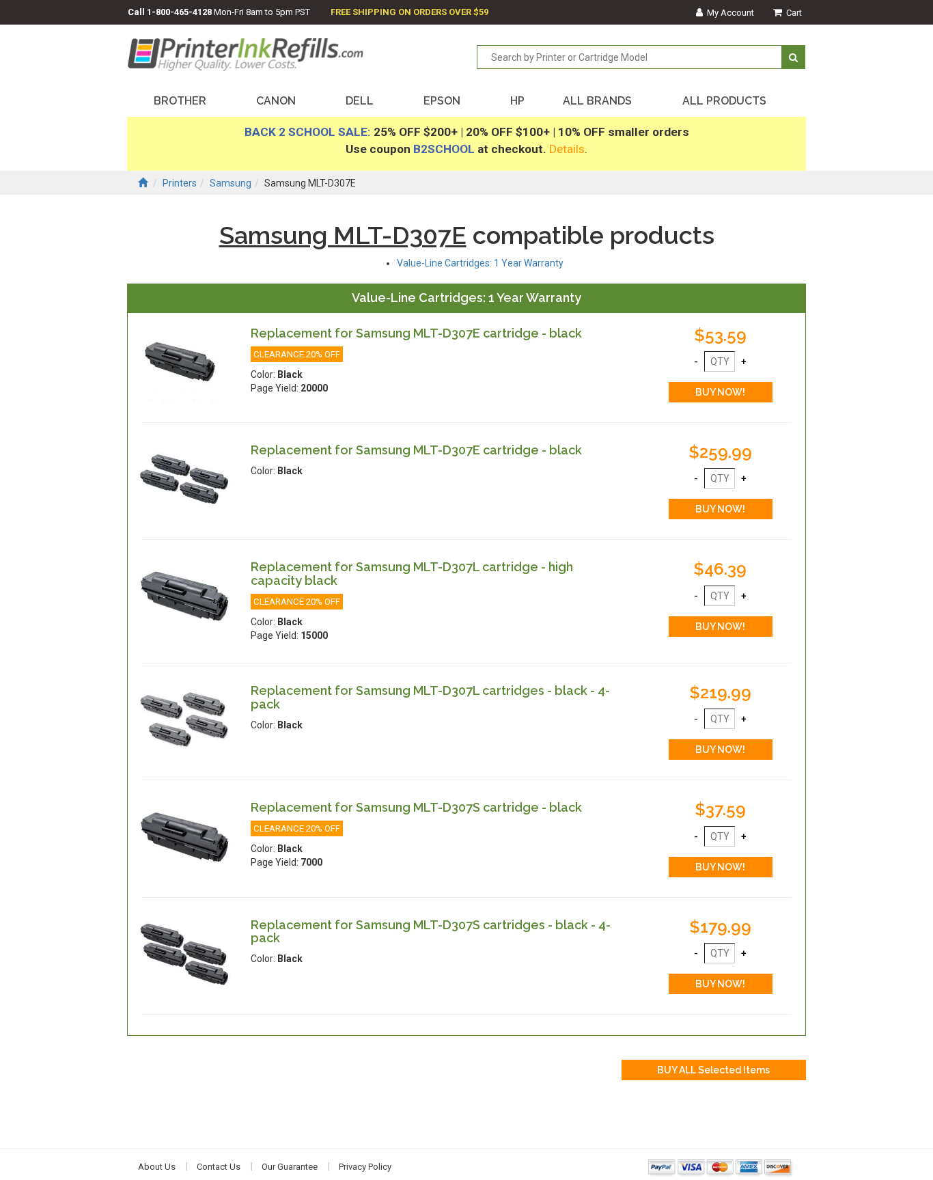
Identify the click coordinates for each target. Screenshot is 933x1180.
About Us (157, 1167)
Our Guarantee (290, 1167)
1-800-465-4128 (179, 12)
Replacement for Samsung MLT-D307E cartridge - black (416, 333)
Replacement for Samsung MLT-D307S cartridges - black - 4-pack (431, 932)
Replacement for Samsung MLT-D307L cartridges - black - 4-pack (430, 697)
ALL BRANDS (597, 100)
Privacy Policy (365, 1167)
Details (567, 149)
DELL (360, 100)
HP (517, 100)
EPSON (441, 100)
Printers (180, 183)
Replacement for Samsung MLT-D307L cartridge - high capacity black (412, 574)
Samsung (230, 183)
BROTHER (180, 100)
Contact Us (218, 1167)
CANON (276, 100)
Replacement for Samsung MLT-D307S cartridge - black (416, 807)
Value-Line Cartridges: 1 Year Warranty (480, 263)
